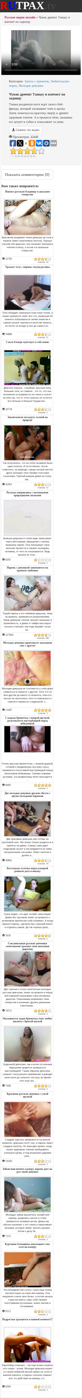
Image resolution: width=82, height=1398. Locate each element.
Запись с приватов (36, 81)
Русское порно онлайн (20, 17)
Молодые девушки (31, 85)
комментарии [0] (27, 174)
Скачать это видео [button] (27, 130)
